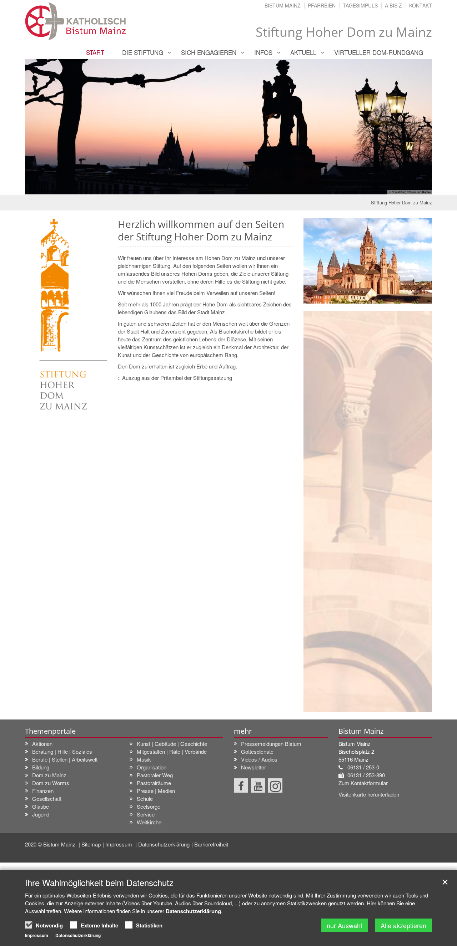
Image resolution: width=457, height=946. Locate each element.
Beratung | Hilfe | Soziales (62, 751)
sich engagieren (208, 52)
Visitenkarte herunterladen (368, 794)
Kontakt (420, 5)
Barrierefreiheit (211, 844)
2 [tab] (223, 187)
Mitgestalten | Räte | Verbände (172, 751)
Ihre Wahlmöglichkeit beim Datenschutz (99, 882)
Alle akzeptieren (403, 925)
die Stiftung (142, 52)
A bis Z (393, 5)
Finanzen (43, 790)
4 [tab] (244, 187)
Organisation (151, 767)
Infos (263, 52)
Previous (43, 127)
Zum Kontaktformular (363, 783)
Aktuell (303, 52)
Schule (145, 798)
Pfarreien (322, 5)
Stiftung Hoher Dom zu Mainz (401, 202)
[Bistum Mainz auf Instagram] (275, 785)
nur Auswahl (344, 925)
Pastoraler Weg (155, 775)
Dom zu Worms (50, 783)
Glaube (40, 806)
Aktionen (42, 743)
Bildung (40, 767)
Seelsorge (148, 806)
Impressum (119, 844)
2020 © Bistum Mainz (51, 844)
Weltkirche (149, 822)
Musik (144, 759)
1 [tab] (212, 187)
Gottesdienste (257, 751)
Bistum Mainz (283, 5)
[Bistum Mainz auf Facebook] (241, 785)
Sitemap (91, 844)
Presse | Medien (156, 790)
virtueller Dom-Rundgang (378, 52)
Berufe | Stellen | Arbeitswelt (64, 759)
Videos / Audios (259, 759)
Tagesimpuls (360, 5)
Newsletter (253, 767)
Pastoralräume (154, 783)
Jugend (40, 814)
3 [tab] (233, 187)
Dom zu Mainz (49, 775)
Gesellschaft (46, 798)
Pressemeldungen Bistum (271, 743)
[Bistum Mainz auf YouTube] (258, 785)
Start (95, 52)
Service (146, 814)
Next (414, 127)
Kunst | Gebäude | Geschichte (172, 743)
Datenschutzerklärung (164, 844)
